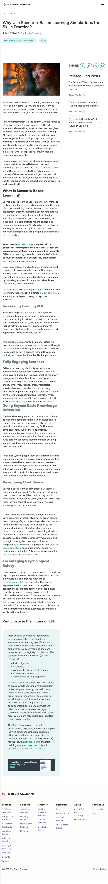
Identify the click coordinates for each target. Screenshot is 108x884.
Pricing (5, 861)
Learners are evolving (19, 682)
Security (6, 857)
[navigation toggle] (102, 4)
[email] (102, 65)
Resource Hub (62, 813)
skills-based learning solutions (27, 748)
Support (96, 813)
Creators (24, 831)
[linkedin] (89, 65)
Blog (43, 40)
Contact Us (97, 809)
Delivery (6, 852)
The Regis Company (31, 33)
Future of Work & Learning (19, 40)
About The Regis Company (79, 812)
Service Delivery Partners (42, 812)
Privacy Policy (99, 869)
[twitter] (96, 65)
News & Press (80, 819)
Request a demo (31, 741)
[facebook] (82, 65)
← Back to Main (9, 14)
